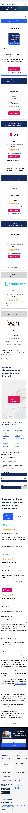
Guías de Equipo (18, 760)
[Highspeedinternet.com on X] (18, 786)
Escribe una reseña (8, 516)
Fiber (4, 461)
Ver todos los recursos (19, 766)
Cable (4, 457)
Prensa (16, 783)
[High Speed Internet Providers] (8, 4)
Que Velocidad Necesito (6, 780)
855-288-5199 (16, 214)
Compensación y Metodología (7, 805)
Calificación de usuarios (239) (14, 253)
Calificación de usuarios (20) (14, 342)
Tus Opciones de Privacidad (8, 806)
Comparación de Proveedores (21, 758)
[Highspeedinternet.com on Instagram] (21, 786)
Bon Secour (6, 435)
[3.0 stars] (14, 106)
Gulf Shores (6, 430)
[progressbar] (14, 474)
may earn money (5, 1)
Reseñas (2, 760)
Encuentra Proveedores (5, 758)
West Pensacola (19, 438)
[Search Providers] (11, 764)
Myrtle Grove (18, 428)
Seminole (5, 443)
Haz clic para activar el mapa (14, 399)
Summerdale (6, 441)
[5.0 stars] (18, 106)
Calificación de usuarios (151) (14, 303)
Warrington (6, 446)
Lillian (4, 438)
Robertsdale (18, 430)
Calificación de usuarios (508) (14, 109)
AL (6, 723)
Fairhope (17, 443)
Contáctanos (17, 780)
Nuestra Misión (18, 777)
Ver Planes (12, 69)
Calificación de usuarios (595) (14, 153)
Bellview (17, 435)
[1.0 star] (10, 106)
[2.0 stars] (12, 106)
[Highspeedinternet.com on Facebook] (15, 786)
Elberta (5, 428)
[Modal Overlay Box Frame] (14, 738)
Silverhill (17, 433)
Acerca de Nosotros (19, 775)
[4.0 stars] (16, 106)
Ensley (17, 446)
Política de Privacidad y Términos (20, 805)
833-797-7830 (16, 73)
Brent (16, 441)
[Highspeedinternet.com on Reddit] (15, 788)
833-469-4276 (16, 160)
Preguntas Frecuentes (19, 763)
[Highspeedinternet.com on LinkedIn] (18, 788)
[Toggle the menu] (25, 4)
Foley (4, 433)
